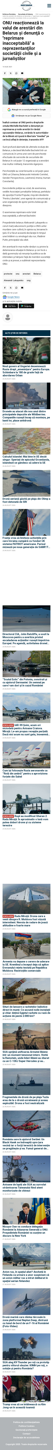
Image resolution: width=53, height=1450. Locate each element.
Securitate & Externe (25, 14)
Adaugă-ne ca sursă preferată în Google (29, 109)
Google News (13, 297)
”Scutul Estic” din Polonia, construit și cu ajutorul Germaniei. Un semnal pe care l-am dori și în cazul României (25, 682)
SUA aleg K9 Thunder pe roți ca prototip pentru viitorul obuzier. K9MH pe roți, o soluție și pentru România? (26, 1365)
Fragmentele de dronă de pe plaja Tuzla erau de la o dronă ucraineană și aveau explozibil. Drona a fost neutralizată (26, 1100)
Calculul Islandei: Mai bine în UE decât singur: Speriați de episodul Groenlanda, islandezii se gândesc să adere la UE (26, 459)
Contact (26, 1434)
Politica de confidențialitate (26, 1422)
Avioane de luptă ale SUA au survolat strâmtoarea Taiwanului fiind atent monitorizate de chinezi (24, 1187)
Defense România (9, 14)
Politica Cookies (26, 1426)
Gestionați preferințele (26, 1430)
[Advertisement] (26, 578)
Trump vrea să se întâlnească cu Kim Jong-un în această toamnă (24, 1406)
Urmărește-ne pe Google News (29, 116)
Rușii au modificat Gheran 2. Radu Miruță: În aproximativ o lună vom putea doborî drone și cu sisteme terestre (25, 821)
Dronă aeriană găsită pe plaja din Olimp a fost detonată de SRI (26, 500)
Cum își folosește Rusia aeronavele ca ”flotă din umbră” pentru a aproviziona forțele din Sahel (25, 773)
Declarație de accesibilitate (26, 1437)
